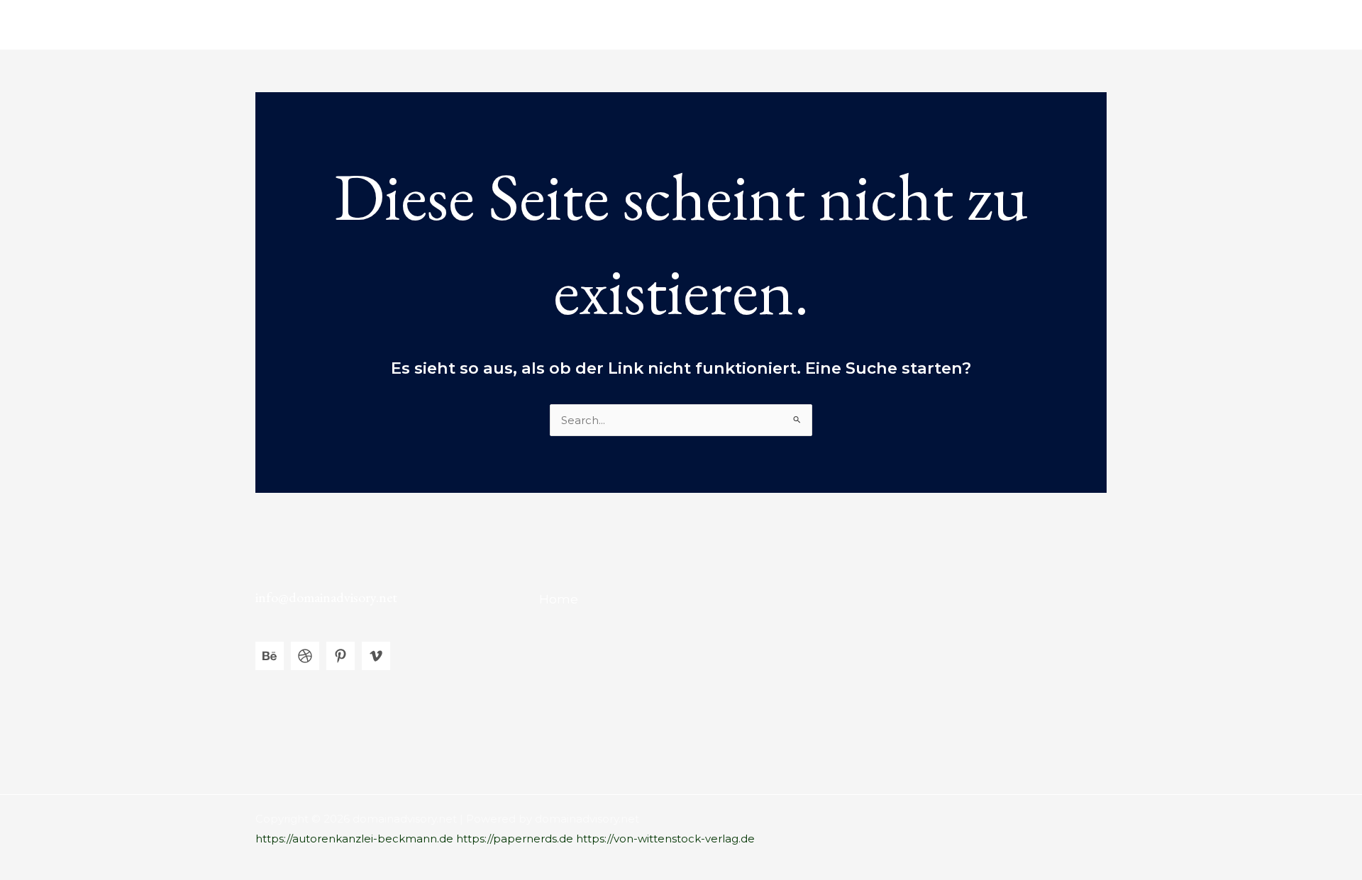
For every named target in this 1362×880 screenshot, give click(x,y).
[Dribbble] (305, 656)
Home (1078, 24)
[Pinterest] (340, 656)
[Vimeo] (376, 656)
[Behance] (269, 656)
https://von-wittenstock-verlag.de (665, 838)
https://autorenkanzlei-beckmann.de (354, 838)
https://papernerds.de (514, 838)
